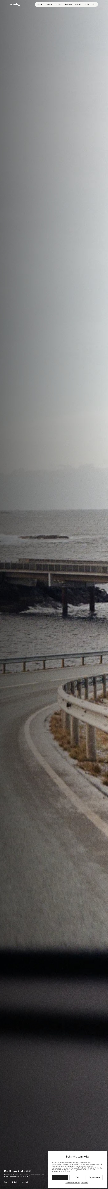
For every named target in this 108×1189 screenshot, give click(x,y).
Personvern (84, 1182)
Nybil (6, 1182)
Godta (60, 1177)
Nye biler (40, 4)
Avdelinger (68, 4)
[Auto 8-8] (15, 4)
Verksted (58, 4)
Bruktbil (49, 4)
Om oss (77, 4)
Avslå (77, 1177)
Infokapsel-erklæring (72, 1182)
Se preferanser (94, 1177)
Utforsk (86, 4)
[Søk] (93, 4)
